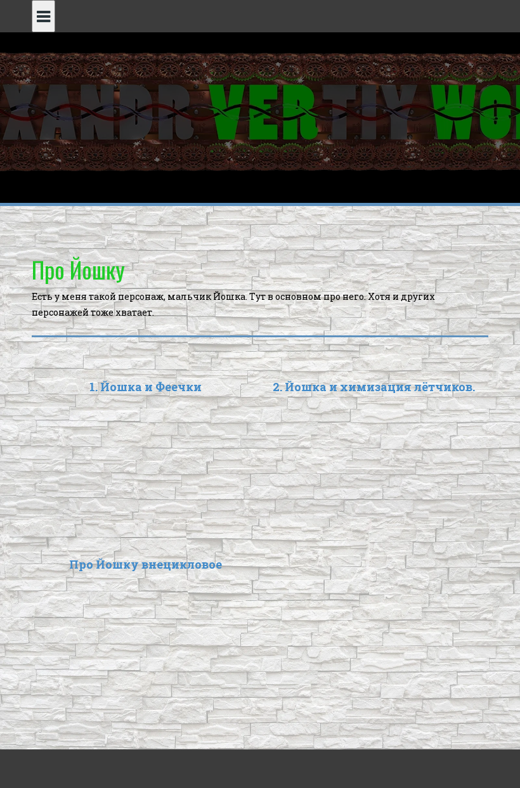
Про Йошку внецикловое (145, 564)
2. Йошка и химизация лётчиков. (374, 386)
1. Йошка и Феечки (145, 386)
